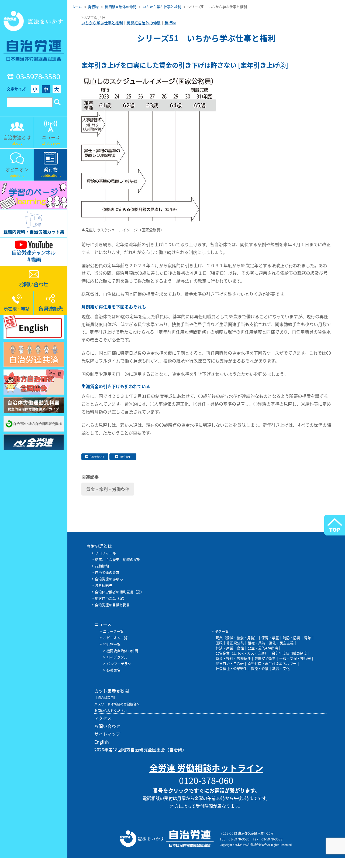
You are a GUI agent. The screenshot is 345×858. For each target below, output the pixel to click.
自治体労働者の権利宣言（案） (119, 591)
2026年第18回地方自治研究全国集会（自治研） (140, 749)
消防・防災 (291, 637)
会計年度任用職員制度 (289, 653)
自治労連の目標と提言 (112, 604)
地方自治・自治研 (230, 663)
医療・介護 (259, 668)
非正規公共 (235, 642)
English (101, 741)
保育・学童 (270, 637)
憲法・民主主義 (281, 642)
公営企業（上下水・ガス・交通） (242, 653)
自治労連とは (99, 545)
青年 (307, 637)
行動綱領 (102, 565)
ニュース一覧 (113, 631)
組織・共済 (256, 642)
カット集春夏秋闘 (111, 690)
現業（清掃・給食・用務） (237, 637)
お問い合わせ (107, 726)
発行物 (170, 22)
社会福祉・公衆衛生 (231, 668)
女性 (240, 647)
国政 (219, 642)
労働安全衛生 (264, 658)
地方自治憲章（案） (110, 598)
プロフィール (105, 552)
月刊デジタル (116, 657)
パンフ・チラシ (118, 663)
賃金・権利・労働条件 (107, 489)
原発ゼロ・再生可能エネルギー (271, 663)
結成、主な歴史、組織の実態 (117, 559)
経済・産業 (224, 647)
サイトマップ (107, 734)
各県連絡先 (103, 585)
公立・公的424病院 (263, 647)
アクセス (102, 718)
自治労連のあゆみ (109, 578)
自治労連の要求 (107, 572)
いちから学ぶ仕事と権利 (102, 22)
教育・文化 (281, 668)
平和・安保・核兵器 (295, 658)
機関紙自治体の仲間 (144, 22)
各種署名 (113, 670)
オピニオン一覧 (115, 637)
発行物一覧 (111, 644)
